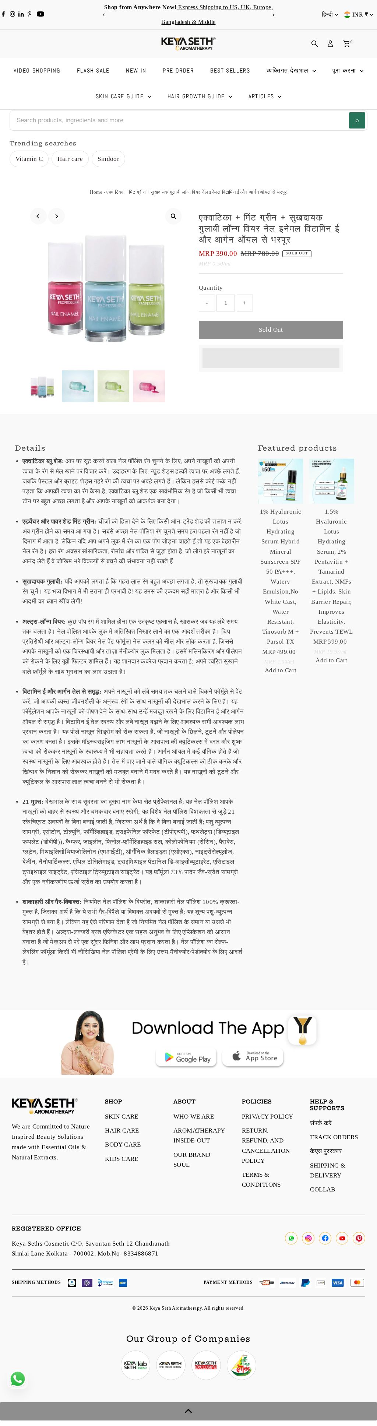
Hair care (70, 158)
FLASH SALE (93, 70)
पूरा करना (345, 70)
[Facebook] (3, 15)
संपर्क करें (321, 1123)
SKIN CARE (121, 1116)
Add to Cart (281, 670)
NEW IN (136, 70)
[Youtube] (40, 15)
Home (96, 192)
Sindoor (108, 158)
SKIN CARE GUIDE (121, 96)
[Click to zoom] (173, 216)
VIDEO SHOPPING (37, 70)
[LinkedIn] (21, 14)
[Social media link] (291, 1238)
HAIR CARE (122, 1130)
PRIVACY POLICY (267, 1116)
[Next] (273, 15)
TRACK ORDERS (334, 1137)
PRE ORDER (178, 70)
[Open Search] (314, 44)
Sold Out (271, 329)
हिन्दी (327, 14)
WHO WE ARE (193, 1116)
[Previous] (104, 15)
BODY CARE (123, 1144)
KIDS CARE (121, 1158)
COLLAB (322, 1189)
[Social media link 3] (206, 1365)
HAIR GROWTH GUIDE (197, 96)
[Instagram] (12, 15)
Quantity (211, 287)
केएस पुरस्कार (326, 1151)
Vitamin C (29, 158)
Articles (262, 96)
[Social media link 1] (135, 1365)
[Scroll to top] (188, 1411)
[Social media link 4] (241, 1365)
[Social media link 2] (171, 1365)
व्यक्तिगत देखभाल (289, 70)
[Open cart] (346, 44)
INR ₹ (360, 14)
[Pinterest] (30, 15)
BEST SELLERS (230, 70)
